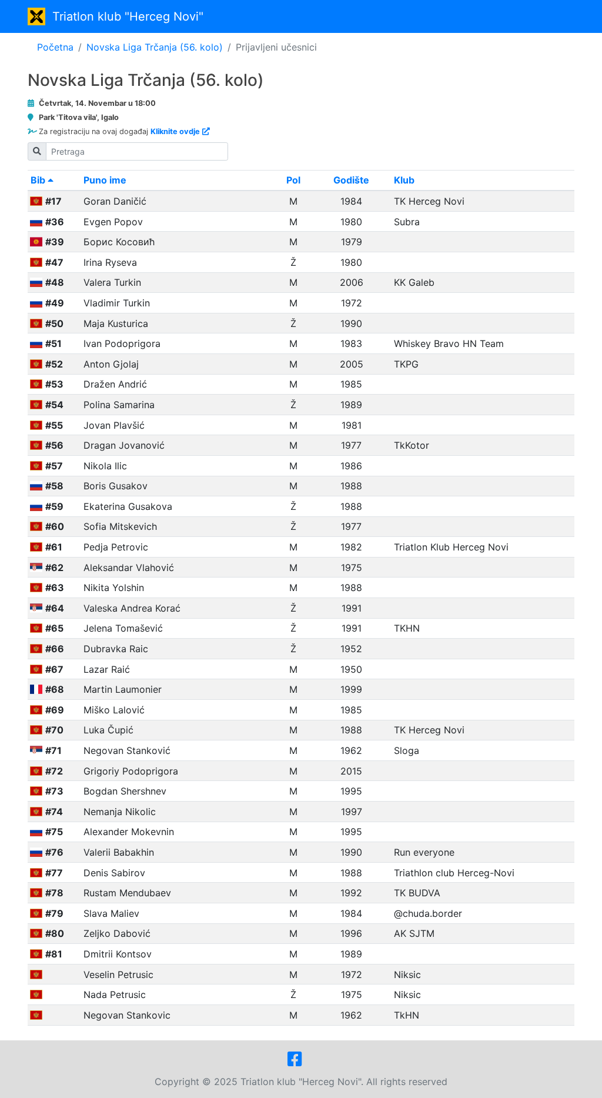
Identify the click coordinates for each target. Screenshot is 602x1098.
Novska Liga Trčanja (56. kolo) (154, 47)
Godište (351, 180)
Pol (293, 180)
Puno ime (104, 180)
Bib (39, 180)
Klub (404, 180)
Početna (55, 47)
